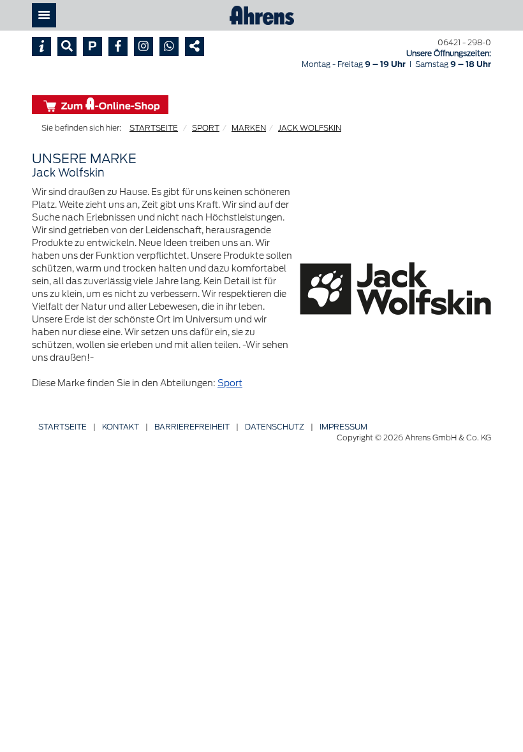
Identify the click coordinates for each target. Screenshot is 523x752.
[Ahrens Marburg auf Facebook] (118, 46)
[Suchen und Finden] (67, 46)
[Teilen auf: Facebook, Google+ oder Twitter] (194, 46)
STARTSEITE (153, 128)
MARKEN (249, 128)
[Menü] (44, 15)
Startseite (62, 426)
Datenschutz (274, 426)
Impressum (343, 426)
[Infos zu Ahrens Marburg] (41, 46)
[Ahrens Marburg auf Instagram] (143, 46)
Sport (229, 383)
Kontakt (120, 426)
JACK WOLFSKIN (309, 128)
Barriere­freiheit (192, 426)
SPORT (205, 128)
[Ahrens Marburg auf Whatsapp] (169, 46)
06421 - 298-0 (464, 42)
